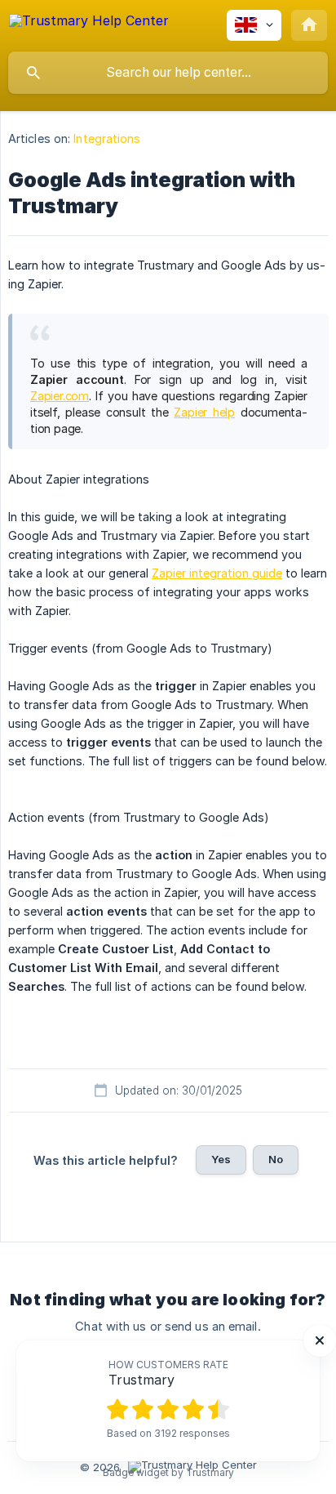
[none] (89, 23)
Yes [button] (221, 1159)
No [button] (275, 1159)
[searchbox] (168, 72)
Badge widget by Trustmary (168, 1473)
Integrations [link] (106, 138)
